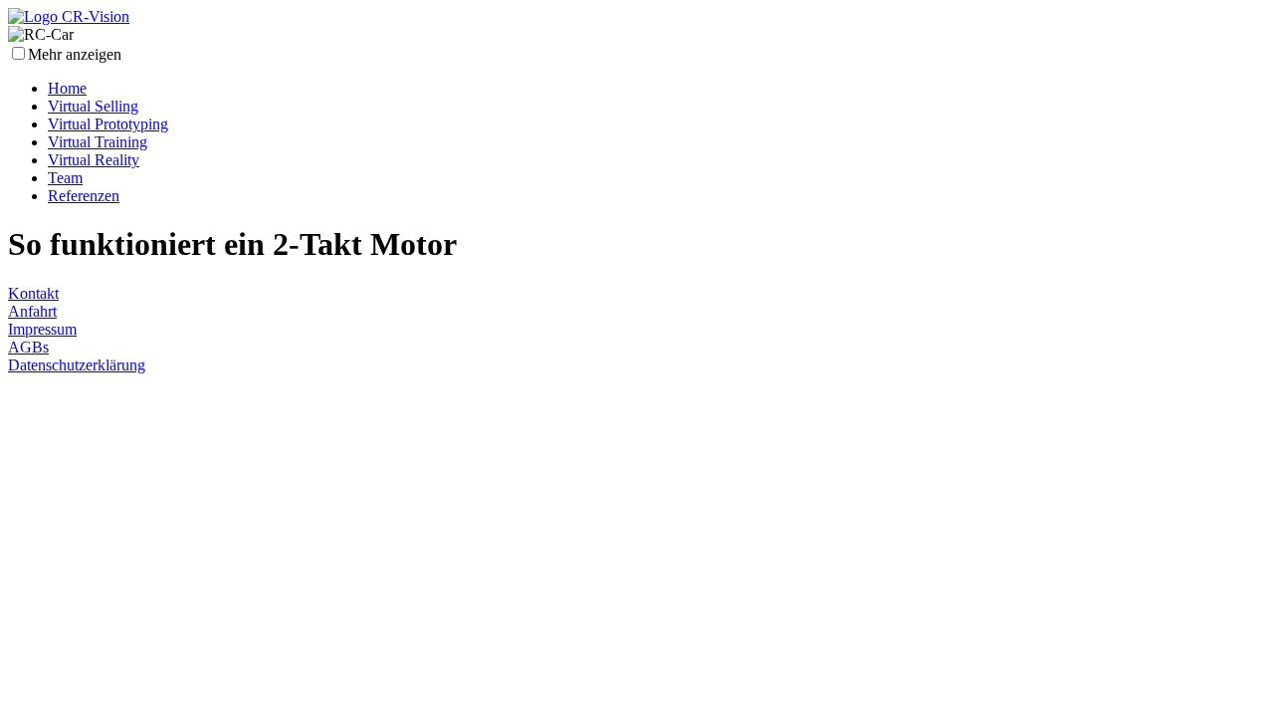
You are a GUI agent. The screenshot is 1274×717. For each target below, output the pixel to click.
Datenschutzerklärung (76, 365)
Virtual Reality (93, 159)
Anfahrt (32, 311)
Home (67, 88)
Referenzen (83, 195)
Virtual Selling (93, 106)
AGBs (28, 347)
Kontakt (33, 293)
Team (65, 177)
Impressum (42, 329)
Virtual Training (97, 141)
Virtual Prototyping (108, 124)
